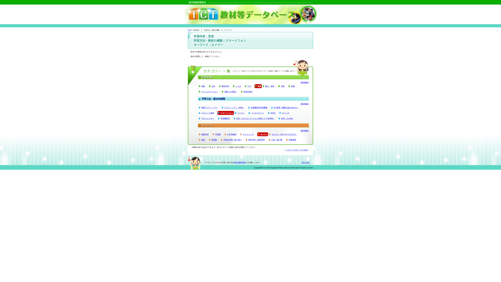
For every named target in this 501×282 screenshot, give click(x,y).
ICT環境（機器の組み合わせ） (286, 107)
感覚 (203, 86)
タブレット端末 (207, 113)
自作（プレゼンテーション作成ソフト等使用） (255, 118)
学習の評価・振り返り (232, 139)
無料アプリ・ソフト (209, 107)
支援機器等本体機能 (259, 107)
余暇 (293, 86)
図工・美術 (269, 86)
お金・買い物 (276, 139)
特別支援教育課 (240, 162)
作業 (283, 86)
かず (249, 86)
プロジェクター (207, 118)
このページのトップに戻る (297, 150)
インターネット (257, 113)
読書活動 (292, 139)
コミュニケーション (209, 91)
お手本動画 (231, 134)
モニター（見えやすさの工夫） (284, 134)
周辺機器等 (225, 118)
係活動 (214, 139)
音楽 (259, 86)
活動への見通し (230, 91)
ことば (238, 86)
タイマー (264, 134)
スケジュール (248, 134)
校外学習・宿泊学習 (256, 139)
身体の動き (248, 91)
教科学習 (225, 86)
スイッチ (285, 113)
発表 (203, 139)
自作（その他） (287, 118)
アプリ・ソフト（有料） (234, 107)
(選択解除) (304, 82)
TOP (189, 30)
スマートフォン (227, 113)
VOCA (272, 113)
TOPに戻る (305, 162)
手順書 (218, 134)
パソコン (241, 113)
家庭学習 (205, 134)
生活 (213, 86)
